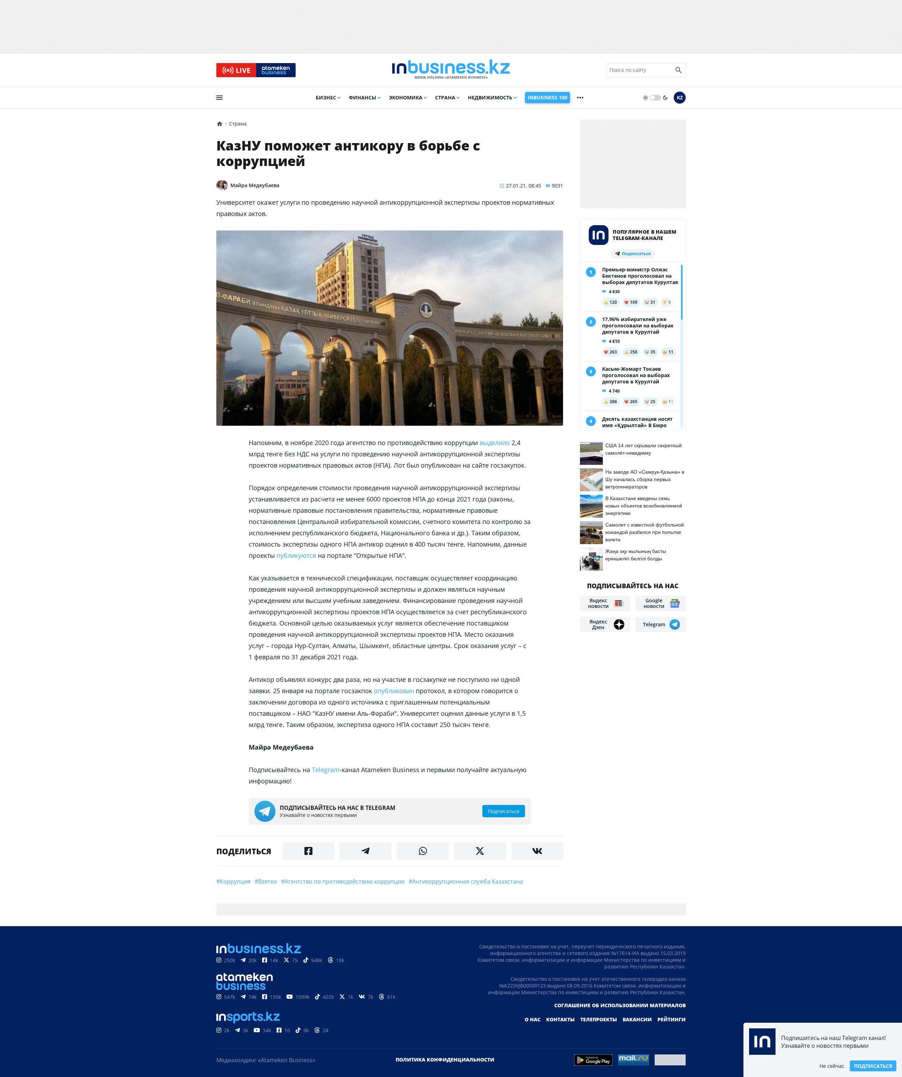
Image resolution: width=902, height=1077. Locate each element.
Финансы (362, 97)
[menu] (219, 97)
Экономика (405, 97)
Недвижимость (490, 97)
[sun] (645, 97)
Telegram (326, 769)
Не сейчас (832, 1066)
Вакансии (637, 1019)
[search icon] (679, 70)
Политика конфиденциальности (445, 1059)
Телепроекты (598, 1019)
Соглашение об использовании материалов (620, 1005)
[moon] (665, 97)
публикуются (296, 555)
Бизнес (326, 97)
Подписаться (873, 1066)
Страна (445, 97)
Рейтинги (671, 1019)
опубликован (394, 691)
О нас (532, 1019)
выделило (495, 442)
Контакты (560, 1019)
